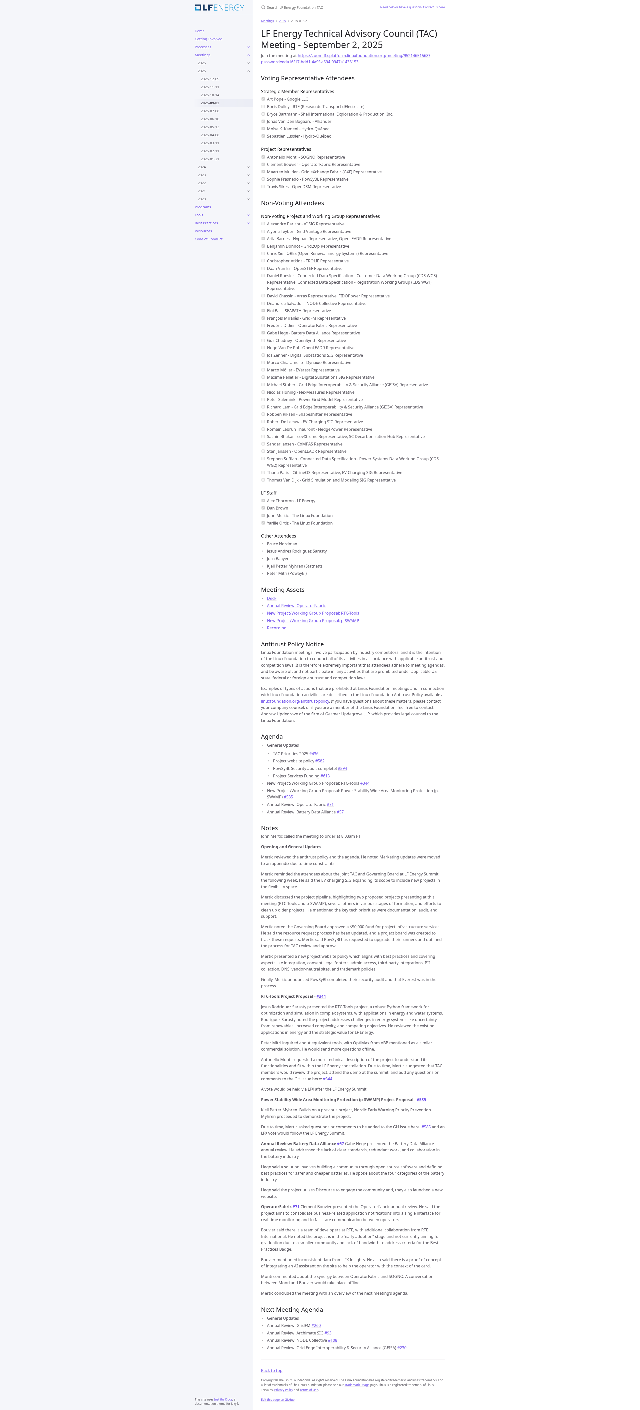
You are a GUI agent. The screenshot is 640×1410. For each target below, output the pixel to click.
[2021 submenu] (249, 191)
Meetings (202, 55)
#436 (313, 753)
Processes (203, 47)
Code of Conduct (208, 239)
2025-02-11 (210, 151)
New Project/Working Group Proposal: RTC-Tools (313, 613)
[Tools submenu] (249, 215)
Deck (271, 598)
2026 (202, 63)
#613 (325, 776)
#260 (316, 1325)
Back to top (271, 1370)
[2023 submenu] (249, 175)
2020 (202, 199)
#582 (319, 761)
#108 (332, 1340)
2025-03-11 (210, 143)
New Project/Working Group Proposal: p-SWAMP (313, 620)
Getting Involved (208, 39)
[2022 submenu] (249, 183)
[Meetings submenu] (249, 55)
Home (199, 31)
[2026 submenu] (249, 63)
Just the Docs (223, 1399)
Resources (203, 231)
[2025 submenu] (249, 71)
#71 (330, 804)
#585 (288, 797)
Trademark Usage (357, 1385)
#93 (328, 1333)
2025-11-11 (210, 87)
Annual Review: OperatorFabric (296, 605)
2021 (202, 191)
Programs (203, 207)
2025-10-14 (210, 95)
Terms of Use (309, 1390)
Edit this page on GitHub (277, 1399)
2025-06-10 (210, 119)
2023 (202, 175)
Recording (276, 628)
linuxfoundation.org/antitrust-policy (295, 701)
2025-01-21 (210, 159)
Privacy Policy (283, 1390)
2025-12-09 (210, 79)
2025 (202, 71)
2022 (202, 183)
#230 (401, 1347)
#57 (340, 812)
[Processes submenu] (249, 47)
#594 (342, 768)
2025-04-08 (210, 135)
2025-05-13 (210, 127)
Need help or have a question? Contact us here (412, 7)
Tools (199, 215)
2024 (202, 167)
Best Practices (206, 223)
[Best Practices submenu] (249, 223)
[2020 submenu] (249, 199)
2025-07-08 (210, 111)
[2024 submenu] (249, 167)
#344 (365, 783)
